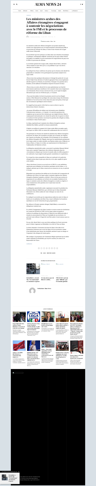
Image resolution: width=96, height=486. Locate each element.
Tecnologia (53, 10)
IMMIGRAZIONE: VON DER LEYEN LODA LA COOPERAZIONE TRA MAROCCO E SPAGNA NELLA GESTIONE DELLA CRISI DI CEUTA (33, 356)
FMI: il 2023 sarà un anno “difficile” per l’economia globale (62, 279)
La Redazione (75, 10)
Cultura (46, 10)
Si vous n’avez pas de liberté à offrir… (47, 279)
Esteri (37, 10)
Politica (31, 10)
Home (19, 10)
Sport (41, 10)
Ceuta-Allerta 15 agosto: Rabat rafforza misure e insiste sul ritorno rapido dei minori (62, 326)
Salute (59, 10)
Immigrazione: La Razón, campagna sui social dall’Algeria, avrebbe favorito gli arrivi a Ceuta (62, 355)
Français (28, 15)
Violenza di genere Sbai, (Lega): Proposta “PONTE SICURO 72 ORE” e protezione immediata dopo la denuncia (33, 326)
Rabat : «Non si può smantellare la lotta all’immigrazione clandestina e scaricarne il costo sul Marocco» (47, 353)
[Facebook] (80, 4)
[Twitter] (82, 4)
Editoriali (25, 10)
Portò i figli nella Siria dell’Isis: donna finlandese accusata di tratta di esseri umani (19, 326)
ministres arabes (51, 253)
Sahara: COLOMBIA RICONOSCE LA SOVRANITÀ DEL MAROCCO (18, 355)
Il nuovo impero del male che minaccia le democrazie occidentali (76, 357)
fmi (41, 253)
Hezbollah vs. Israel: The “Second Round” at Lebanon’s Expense (33, 279)
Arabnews (29, 244)
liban (44, 253)
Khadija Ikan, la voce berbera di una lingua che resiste (47, 325)
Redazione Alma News (44, 288)
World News (65, 10)
